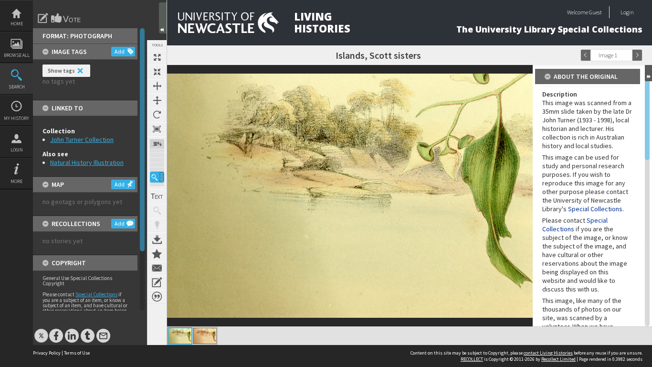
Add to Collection (157, 254)
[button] (157, 177)
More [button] (16, 181)
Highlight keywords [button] (157, 225)
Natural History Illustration (87, 162)
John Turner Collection (82, 139)
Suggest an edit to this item (43, 18)
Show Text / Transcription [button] (157, 196)
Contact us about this (157, 268)
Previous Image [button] (585, 55)
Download (157, 239)
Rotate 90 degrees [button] (157, 115)
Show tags (61, 70)
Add (120, 51)
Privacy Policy (47, 353)
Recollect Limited (558, 359)
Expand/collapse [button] (648, 73)
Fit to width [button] (157, 86)
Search (17, 87)
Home (17, 24)
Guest (595, 12)
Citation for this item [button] (157, 297)
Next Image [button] (637, 55)
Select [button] (627, 55)
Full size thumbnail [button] (157, 57)
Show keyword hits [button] (157, 211)
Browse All (17, 55)
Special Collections (96, 294)
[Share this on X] (41, 331)
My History (16, 118)
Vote (66, 18)
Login (17, 150)
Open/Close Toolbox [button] (163, 17)
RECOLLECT (472, 359)
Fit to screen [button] (157, 72)
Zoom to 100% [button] (157, 129)
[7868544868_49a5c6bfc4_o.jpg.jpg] (180, 336)
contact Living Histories (548, 353)
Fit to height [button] (157, 100)
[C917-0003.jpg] (205, 336)
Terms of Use (77, 353)
